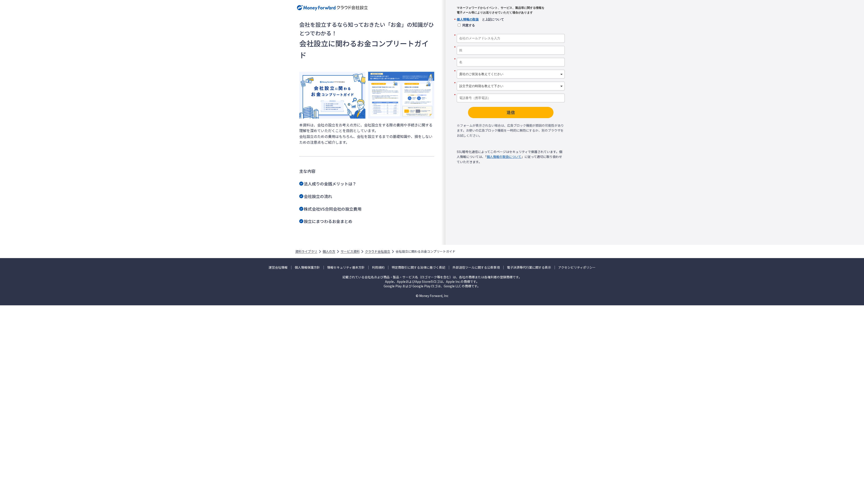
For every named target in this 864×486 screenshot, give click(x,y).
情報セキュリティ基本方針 (346, 267)
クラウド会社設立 (377, 251)
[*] (511, 32)
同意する (468, 25)
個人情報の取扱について (504, 156)
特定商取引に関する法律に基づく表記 (418, 267)
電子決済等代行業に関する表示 (529, 267)
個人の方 (329, 251)
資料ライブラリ (306, 251)
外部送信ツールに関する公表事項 (476, 267)
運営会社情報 (278, 267)
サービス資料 (350, 251)
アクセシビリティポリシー (577, 267)
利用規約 (378, 267)
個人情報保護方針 (307, 267)
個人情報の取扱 (468, 19)
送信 (511, 112)
